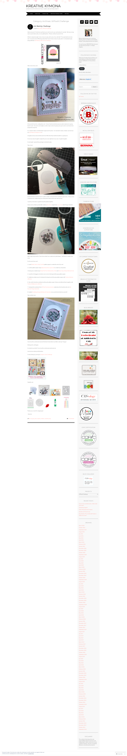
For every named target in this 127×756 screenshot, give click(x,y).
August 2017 (82, 631)
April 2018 (81, 615)
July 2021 (81, 533)
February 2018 (82, 619)
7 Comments (71, 418)
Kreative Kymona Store (56, 13)
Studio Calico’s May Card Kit (37, 264)
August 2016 (82, 656)
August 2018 (82, 606)
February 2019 (82, 594)
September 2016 (83, 654)
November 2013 (82, 725)
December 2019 (82, 573)
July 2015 (81, 683)
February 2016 (82, 669)
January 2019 (82, 596)
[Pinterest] (86, 22)
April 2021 (81, 540)
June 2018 (81, 610)
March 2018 (81, 617)
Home (31, 13)
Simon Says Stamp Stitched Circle (66, 270)
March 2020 (81, 567)
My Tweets (81, 96)
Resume (67, 13)
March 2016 (81, 667)
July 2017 (81, 633)
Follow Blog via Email (88, 55)
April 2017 (81, 639)
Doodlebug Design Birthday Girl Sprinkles (41, 292)
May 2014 (81, 712)
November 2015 (82, 675)
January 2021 (82, 546)
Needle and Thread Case (84, 511)
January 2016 (82, 671)
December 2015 (82, 673)
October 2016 (82, 652)
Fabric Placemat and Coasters (86, 509)
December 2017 (82, 623)
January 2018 (82, 621)
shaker (42, 418)
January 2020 (82, 571)
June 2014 (81, 710)
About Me (37, 13)
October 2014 (82, 702)
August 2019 (82, 581)
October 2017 (82, 627)
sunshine (47, 418)
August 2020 (82, 556)
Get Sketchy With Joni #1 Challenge (43, 40)
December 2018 (82, 598)
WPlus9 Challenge (47, 28)
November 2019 (82, 575)
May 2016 (81, 662)
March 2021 (81, 542)
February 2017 (82, 644)
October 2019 (82, 577)
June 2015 (81, 685)
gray (33, 418)
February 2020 (82, 569)
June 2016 (81, 660)
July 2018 (81, 608)
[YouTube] (96, 22)
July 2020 (81, 558)
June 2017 (81, 635)
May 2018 (81, 612)
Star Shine (49, 204)
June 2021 (81, 536)
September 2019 (83, 579)
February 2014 (82, 719)
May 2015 (40, 28)
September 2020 (83, 554)
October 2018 (82, 602)
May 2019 (81, 587)
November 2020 (82, 550)
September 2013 (83, 729)
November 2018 (82, 600)
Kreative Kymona (43, 6)
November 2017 (82, 625)
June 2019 (81, 585)
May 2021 (81, 538)
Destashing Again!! (83, 507)
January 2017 (82, 646)
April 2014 (81, 714)
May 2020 (81, 563)
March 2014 (81, 716)
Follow (81, 68)
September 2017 (83, 629)
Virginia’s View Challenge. (46, 354)
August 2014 (82, 706)
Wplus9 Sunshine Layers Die (47, 267)
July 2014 (81, 708)
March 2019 (81, 592)
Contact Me (45, 13)
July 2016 (81, 658)
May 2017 (81, 637)
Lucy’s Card (59, 204)
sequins (39, 418)
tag (50, 418)
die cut (30, 418)
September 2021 (83, 529)
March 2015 (81, 691)
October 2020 (82, 552)
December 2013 (82, 723)
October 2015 (82, 677)
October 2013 (82, 727)
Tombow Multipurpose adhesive (34, 283)
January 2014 (82, 721)
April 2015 (81, 689)
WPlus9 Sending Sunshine (48, 287)
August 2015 (82, 681)
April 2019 (81, 590)
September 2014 (83, 704)
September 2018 (83, 604)
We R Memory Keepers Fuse (35, 132)
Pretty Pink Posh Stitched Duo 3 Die (48, 270)
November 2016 (82, 650)
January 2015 (82, 696)
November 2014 (82, 700)
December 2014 (82, 698)
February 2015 (82, 694)
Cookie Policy (31, 753)
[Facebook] (82, 22)
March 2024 (81, 525)
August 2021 (82, 531)
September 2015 (83, 679)
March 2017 (81, 642)
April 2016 (81, 664)
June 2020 (81, 560)
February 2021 (82, 544)
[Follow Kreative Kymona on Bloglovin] (85, 80)
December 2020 (82, 548)
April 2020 (81, 565)
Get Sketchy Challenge (42, 26)
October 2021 (82, 527)
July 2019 (81, 583)
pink (36, 418)
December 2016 (82, 648)
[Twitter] (91, 22)
